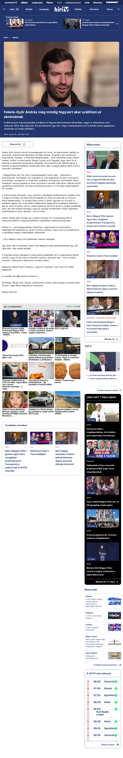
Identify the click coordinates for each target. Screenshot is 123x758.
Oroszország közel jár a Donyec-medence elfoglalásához (102, 536)
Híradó (89, 596)
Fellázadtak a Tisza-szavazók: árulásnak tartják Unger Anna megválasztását (101, 468)
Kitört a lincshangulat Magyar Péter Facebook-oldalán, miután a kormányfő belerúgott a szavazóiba (102, 327)
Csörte (89, 624)
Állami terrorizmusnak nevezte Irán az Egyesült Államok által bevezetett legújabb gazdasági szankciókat (101, 181)
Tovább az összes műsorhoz (105, 665)
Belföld (15, 38)
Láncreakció (91, 653)
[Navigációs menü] (4, 9)
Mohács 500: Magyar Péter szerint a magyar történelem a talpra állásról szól (101, 571)
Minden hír (110, 339)
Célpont (89, 613)
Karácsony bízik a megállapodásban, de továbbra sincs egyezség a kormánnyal (101, 432)
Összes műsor (108, 744)
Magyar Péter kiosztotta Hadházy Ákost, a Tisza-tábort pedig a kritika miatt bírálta (103, 377)
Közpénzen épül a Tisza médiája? (39, 453)
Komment (90, 461)
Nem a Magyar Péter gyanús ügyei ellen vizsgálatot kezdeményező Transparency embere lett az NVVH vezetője (16, 461)
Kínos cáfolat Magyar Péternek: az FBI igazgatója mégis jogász (103, 503)
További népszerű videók (107, 390)
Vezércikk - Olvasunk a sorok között (101, 318)
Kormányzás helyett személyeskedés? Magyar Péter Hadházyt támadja (98, 23)
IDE (18, 276)
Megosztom (15, 144)
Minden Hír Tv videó (105, 582)
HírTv (6, 38)
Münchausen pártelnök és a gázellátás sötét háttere (41, 23)
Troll (31, 447)
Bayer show (91, 636)
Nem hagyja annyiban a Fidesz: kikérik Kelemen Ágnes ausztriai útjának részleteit (65, 457)
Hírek (7, 447)
